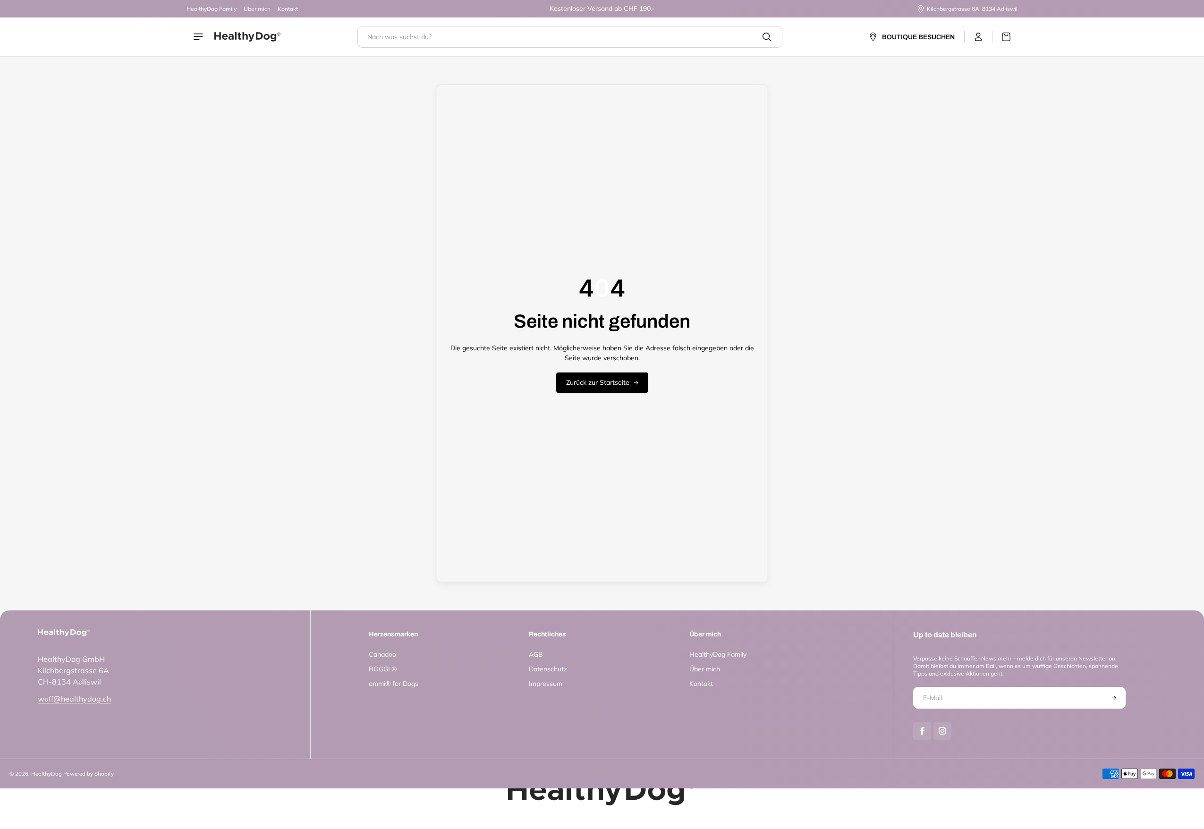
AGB (536, 654)
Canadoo (382, 654)
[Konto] (978, 36)
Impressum (545, 683)
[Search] (766, 36)
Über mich (257, 8)
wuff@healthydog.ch (74, 698)
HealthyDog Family (212, 8)
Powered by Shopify (88, 773)
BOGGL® (383, 669)
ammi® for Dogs (393, 683)
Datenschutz (548, 669)
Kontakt (288, 8)
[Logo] (247, 37)
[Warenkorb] (1001, 36)
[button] (1114, 698)
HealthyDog (46, 773)
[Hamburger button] (199, 36)
